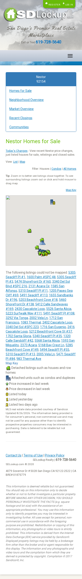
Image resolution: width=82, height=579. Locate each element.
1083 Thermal (31, 322)
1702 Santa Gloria (18, 336)
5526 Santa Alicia (58, 309)
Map (22, 161)
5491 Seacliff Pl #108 (58, 313)
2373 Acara (28, 345)
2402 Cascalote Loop (57, 322)
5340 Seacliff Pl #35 (47, 336)
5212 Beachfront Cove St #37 (50, 331)
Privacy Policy (54, 455)
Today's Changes (17, 150)
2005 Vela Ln (45, 354)
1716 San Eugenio (53, 327)
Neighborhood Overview (26, 100)
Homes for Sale (20, 91)
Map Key (71, 190)
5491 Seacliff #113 (34, 295)
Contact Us (13, 455)
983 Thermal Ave (28, 359)
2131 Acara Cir (38, 286)
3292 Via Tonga (17, 318)
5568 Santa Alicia (47, 340)
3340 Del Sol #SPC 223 (22, 327)
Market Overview (21, 109)
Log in (69, 4)
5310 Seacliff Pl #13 (20, 354)
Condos (56, 168)
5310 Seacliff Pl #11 (33, 290)
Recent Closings (20, 118)
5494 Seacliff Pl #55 (54, 349)
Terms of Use (33, 455)
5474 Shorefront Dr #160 (33, 281)
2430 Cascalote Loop (30, 309)
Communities (19, 127)
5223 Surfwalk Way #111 (24, 313)
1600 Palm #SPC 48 (41, 277)
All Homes (69, 168)
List (15, 161)
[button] (52, 202)
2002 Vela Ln (38, 318)
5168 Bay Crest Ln (51, 345)
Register (54, 4)
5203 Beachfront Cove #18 (38, 300)
